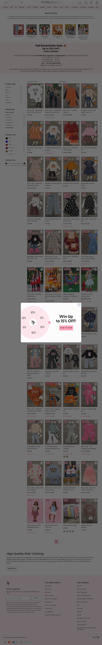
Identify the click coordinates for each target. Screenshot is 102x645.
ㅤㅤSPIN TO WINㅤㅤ (66, 328)
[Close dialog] (79, 304)
